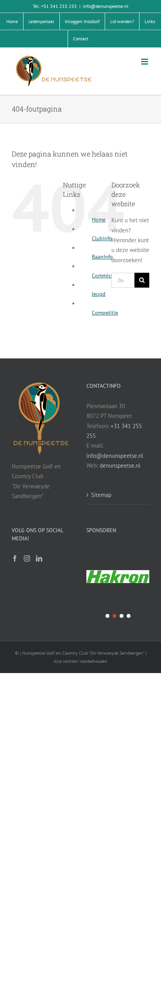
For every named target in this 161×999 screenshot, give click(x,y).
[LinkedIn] (39, 558)
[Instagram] (27, 558)
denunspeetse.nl (120, 465)
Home (99, 219)
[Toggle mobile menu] (145, 62)
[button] (117, 576)
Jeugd (99, 293)
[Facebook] (15, 558)
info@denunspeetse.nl (106, 6)
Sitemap (101, 495)
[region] (117, 582)
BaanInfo (102, 256)
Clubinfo (102, 238)
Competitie (105, 312)
